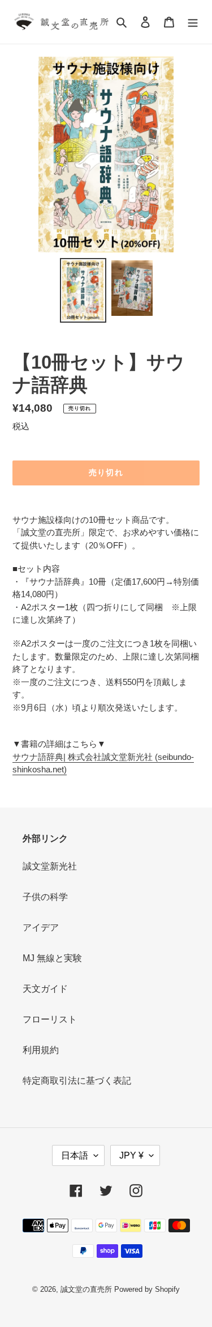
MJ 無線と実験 (52, 958)
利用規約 (41, 1050)
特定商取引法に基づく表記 (77, 1080)
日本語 (74, 1155)
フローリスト (50, 1019)
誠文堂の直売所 (86, 1289)
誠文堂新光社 (50, 866)
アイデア (41, 927)
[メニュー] (193, 22)
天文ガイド (45, 989)
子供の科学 (45, 897)
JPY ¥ (131, 1155)
